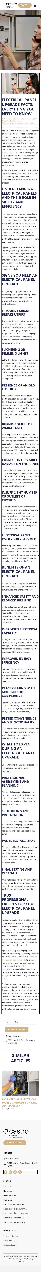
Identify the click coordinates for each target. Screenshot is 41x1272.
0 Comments (17, 1109)
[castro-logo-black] (10, 3)
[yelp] (20, 1172)
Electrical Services (16, 121)
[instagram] (10, 1172)
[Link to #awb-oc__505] (35, 5)
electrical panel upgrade (25, 123)
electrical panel (11, 123)
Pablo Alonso (8, 119)
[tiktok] (15, 1172)
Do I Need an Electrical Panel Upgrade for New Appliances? (19, 1102)
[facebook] (5, 1172)
